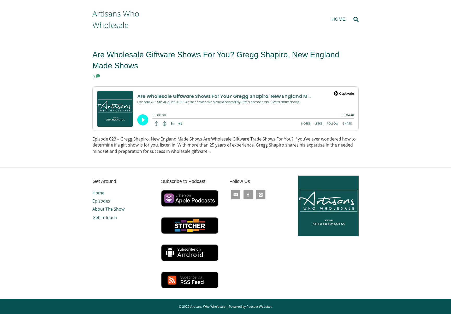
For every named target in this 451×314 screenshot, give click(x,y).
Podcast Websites (259, 306)
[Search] (354, 19)
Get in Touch (104, 217)
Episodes (101, 201)
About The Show (108, 209)
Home (338, 19)
